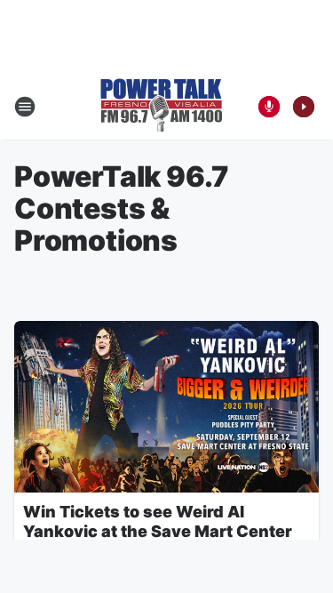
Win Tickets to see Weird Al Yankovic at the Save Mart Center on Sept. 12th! (157, 531)
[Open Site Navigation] (25, 106)
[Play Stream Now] (303, 106)
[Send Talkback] (269, 106)
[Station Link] (161, 106)
